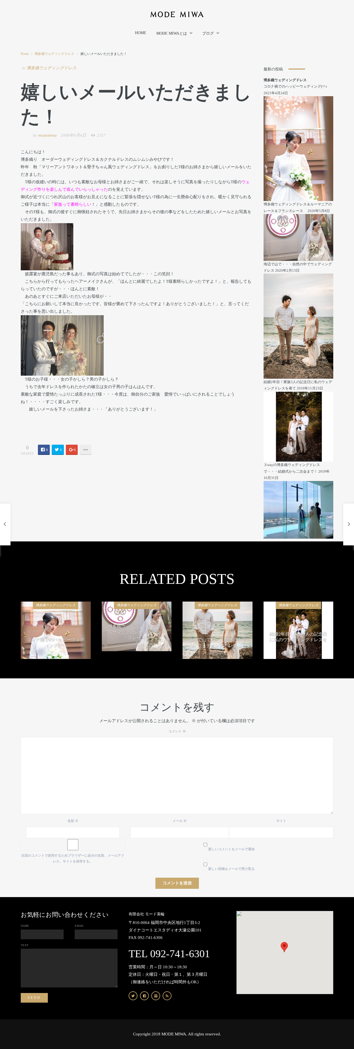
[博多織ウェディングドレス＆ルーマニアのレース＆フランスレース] (299, 237)
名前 (72, 821)
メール (180, 821)
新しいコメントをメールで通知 (231, 849)
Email (79, 925)
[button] (284, 947)
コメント (177, 731)
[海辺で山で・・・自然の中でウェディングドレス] (299, 326)
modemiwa (47, 135)
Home (25, 54)
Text (24, 945)
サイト (281, 821)
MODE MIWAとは (171, 33)
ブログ (208, 33)
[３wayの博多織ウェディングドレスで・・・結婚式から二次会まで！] (299, 509)
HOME (140, 33)
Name (25, 925)
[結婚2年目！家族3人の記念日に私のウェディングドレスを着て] (299, 426)
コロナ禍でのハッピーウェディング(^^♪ (295, 86)
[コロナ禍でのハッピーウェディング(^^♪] (299, 148)
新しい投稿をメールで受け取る (231, 869)
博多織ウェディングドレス (54, 54)
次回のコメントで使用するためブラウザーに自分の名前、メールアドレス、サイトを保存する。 (72, 859)
